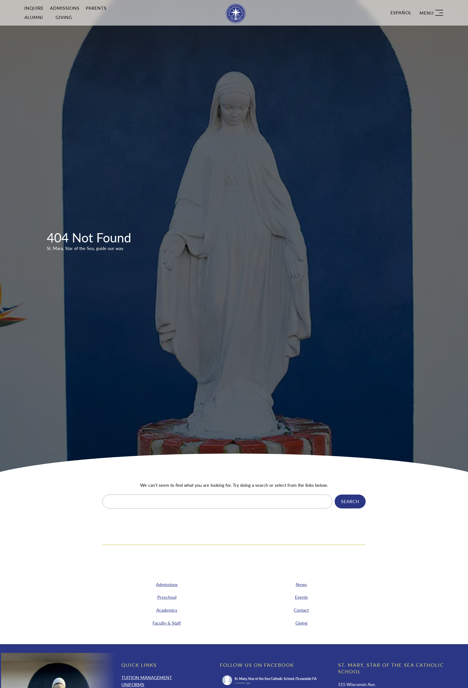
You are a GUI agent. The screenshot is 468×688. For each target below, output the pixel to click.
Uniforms (132, 685)
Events (301, 597)
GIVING (64, 17)
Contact (301, 610)
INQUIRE (34, 8)
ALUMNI (33, 17)
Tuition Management (146, 677)
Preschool (166, 597)
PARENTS (96, 8)
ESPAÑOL (400, 13)
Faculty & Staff (167, 623)
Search (350, 501)
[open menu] (431, 12)
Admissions (64, 8)
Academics (166, 610)
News (301, 584)
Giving (301, 623)
